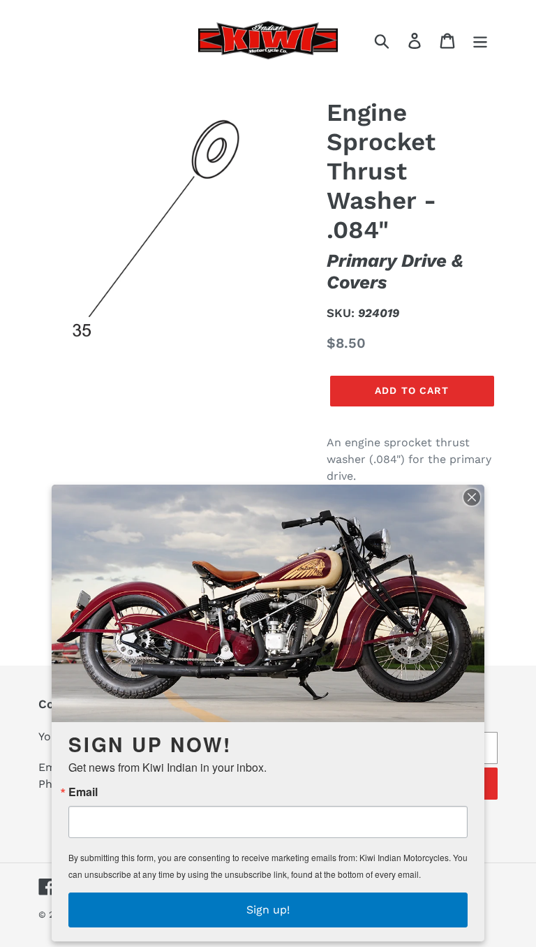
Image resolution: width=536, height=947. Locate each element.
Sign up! (268, 909)
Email (83, 792)
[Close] (471, 497)
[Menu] (481, 40)
